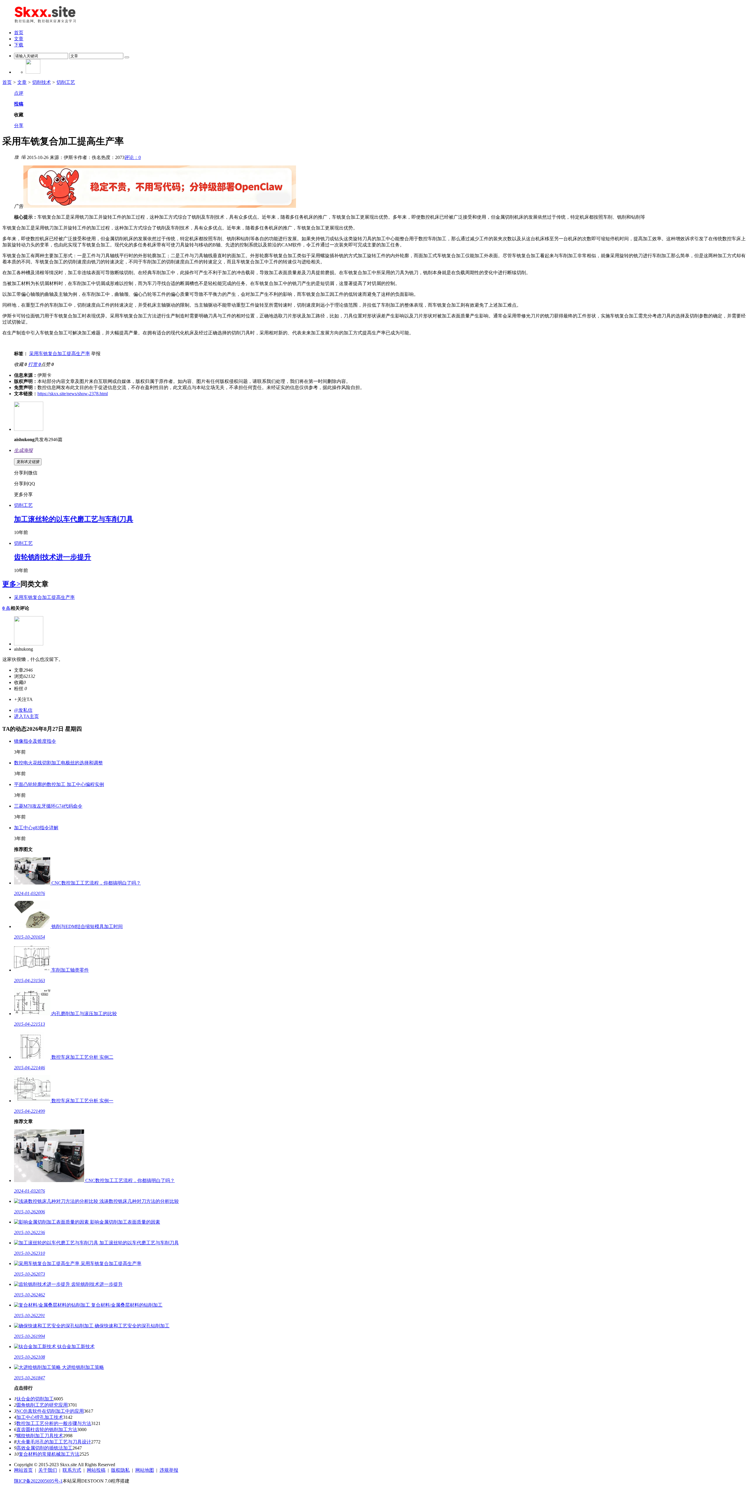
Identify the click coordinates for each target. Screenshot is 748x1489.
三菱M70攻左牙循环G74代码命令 (48, 806)
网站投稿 (96, 1470)
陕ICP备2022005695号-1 (38, 1480)
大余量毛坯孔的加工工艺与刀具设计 (53, 1441)
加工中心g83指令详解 (36, 827)
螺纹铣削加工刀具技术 (39, 1435)
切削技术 (41, 82)
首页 (7, 82)
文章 (22, 82)
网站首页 (23, 1470)
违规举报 (169, 1470)
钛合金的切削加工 (35, 1398)
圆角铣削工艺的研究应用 (42, 1404)
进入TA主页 (26, 716)
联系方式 (72, 1470)
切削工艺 (65, 82)
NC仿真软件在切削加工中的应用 (50, 1411)
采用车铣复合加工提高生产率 (59, 353)
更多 (11, 584)
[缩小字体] (23, 156)
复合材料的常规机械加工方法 (49, 1454)
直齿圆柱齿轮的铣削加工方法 (46, 1429)
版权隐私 (120, 1470)
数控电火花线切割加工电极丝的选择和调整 (58, 762)
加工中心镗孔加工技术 (39, 1417)
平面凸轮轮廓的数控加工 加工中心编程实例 (59, 784)
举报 (96, 353)
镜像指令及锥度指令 (35, 741)
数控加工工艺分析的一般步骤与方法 (53, 1423)
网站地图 (144, 1470)
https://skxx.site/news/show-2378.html (72, 393)
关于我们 (47, 1470)
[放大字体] (16, 156)
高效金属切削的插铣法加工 (44, 1447)
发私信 (23, 710)
